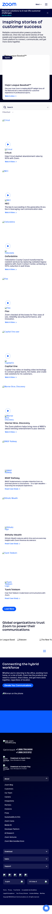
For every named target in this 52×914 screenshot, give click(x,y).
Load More (10, 609)
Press (7, 813)
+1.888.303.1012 (24, 752)
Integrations (9, 801)
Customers (9, 789)
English (7, 882)
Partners (8, 805)
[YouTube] (15, 875)
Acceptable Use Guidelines (29, 890)
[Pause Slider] (44, 650)
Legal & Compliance (8, 893)
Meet (38, 4)
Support (8, 866)
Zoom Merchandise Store (14, 841)
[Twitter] (9, 875)
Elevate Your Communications (17, 685)
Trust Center (16, 890)
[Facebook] (20, 875)
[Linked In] (4, 875)
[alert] (26, 13)
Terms (5, 890)
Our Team (8, 793)
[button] (46, 908)
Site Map (42, 893)
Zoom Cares (9, 821)
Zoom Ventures (10, 837)
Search (10, 107)
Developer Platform (12, 829)
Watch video (10, 96)
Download (8, 851)
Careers (8, 797)
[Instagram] (25, 875)
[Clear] (48, 107)
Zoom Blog (9, 785)
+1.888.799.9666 (24, 749)
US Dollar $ (33, 882)
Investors (8, 809)
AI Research (9, 833)
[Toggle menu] (46, 4)
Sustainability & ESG (12, 817)
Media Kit (8, 825)
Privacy (10, 890)
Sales (7, 859)
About (7, 779)
